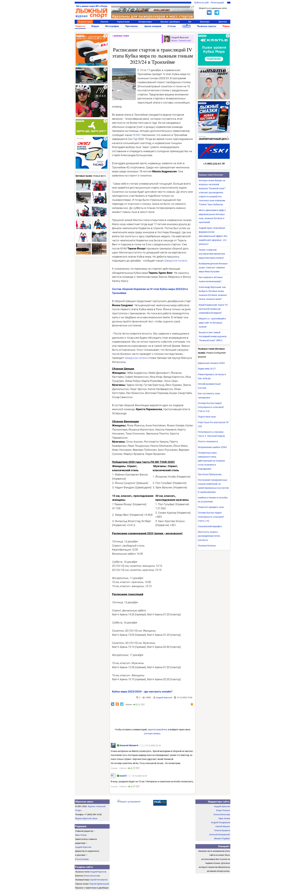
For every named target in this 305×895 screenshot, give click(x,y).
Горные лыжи (123, 22)
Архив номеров (152, 26)
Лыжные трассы (206, 26)
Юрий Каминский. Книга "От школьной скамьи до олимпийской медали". (213, 309)
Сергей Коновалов (99, 879)
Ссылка (114, 768)
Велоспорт (205, 22)
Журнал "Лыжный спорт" (181, 40)
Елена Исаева (81, 859)
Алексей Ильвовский (219, 834)
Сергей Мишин (222, 826)
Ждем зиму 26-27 (207, 368)
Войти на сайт (201, 2)
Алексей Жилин (128, 745)
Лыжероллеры (145, 22)
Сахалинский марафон (210, 526)
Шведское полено (175, 260)
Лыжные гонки (85, 22)
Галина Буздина (222, 830)
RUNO (136, 135)
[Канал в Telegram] (216, 12)
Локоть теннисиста (208, 441)
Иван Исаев (80, 835)
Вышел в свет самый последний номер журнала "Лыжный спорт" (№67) (213, 336)
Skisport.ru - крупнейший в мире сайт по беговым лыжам (212, 322)
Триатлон (222, 22)
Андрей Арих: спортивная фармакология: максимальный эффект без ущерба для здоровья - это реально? (213, 236)
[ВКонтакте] (209, 12)
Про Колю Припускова (209, 474)
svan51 (123, 776)
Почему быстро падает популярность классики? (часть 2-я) (211, 516)
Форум (95, 26)
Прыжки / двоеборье (170, 22)
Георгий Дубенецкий (99, 884)
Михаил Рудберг (222, 838)
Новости (80, 26)
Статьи (172, 26)
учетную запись (152, 733)
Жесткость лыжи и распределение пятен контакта (209, 536)
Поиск (226, 26)
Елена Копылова (92, 875)
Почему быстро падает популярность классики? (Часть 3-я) (211, 407)
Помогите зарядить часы (211, 507)
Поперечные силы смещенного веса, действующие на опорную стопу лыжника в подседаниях (211, 460)
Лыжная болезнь (207, 545)
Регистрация (217, 2)
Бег (189, 22)
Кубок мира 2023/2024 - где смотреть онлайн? (142, 691)
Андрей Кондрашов (220, 822)
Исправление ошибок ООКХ (212, 447)
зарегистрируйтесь (157, 729)
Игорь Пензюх (223, 810)
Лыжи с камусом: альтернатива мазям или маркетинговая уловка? (212, 253)
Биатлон (104, 22)
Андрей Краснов (164, 697)
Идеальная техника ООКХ (211, 363)
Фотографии (112, 26)
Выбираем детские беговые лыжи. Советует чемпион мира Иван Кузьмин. (213, 267)
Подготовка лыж (207, 416)
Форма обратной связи (86, 818)
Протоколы (131, 26)
